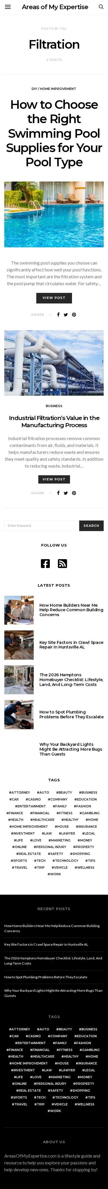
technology (66, 861)
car (15, 799)
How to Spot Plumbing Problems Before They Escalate (71, 714)
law (48, 833)
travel (20, 867)
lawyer (68, 833)
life (19, 840)
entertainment (32, 806)
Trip (41, 867)
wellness (85, 867)
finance (16, 813)
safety (56, 854)
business (89, 792)
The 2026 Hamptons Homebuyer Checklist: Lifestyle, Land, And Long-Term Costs (71, 679)
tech (41, 861)
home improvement (30, 827)
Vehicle (61, 867)
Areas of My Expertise (55, 7)
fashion (83, 806)
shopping (81, 854)
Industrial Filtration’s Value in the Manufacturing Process (54, 421)
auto (44, 792)
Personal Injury (51, 847)
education (87, 799)
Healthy (71, 820)
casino (34, 799)
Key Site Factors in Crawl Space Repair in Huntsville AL (71, 645)
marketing (61, 840)
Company (58, 799)
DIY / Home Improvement (54, 89)
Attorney (21, 792)
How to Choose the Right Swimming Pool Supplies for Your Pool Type (54, 133)
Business (54, 406)
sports (20, 861)
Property (85, 847)
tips (91, 861)
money (86, 840)
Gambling (91, 813)
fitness (66, 813)
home (93, 820)
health (17, 820)
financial (41, 813)
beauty (65, 792)
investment (24, 833)
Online (21, 847)
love (37, 840)
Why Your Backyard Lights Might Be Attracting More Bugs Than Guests (70, 749)
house (63, 827)
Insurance (87, 827)
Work (55, 874)
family (61, 806)
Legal (90, 833)
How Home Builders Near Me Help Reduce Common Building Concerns (71, 610)
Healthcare (43, 820)
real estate (30, 854)
